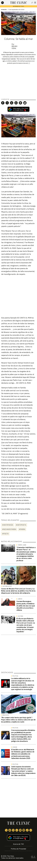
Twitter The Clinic (6, 830)
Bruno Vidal (14, 47)
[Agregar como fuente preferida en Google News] (18, 838)
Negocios (5, 715)
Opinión (4, 9)
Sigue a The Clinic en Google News (18, 109)
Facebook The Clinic (9, 830)
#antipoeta (21, 525)
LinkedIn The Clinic (23, 830)
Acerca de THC (18, 844)
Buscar (32, 2)
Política (15, 676)
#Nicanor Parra (9, 529)
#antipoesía (7, 525)
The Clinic (10, 856)
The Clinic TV (20, 830)
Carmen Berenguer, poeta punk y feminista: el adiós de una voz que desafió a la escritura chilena (25, 605)
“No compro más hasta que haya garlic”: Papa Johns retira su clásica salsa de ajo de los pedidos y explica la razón (18, 719)
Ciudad (14, 747)
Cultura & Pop (7, 586)
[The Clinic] (4, 2)
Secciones (35, 2)
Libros (20, 599)
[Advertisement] (18, 295)
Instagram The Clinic (13, 830)
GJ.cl (33, 857)
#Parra (22, 529)
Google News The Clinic (30, 830)
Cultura (20, 616)
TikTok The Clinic (27, 830)
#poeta (5, 534)
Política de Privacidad (18, 849)
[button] (2, 102)
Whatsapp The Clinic (16, 830)
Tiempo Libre (22, 545)
